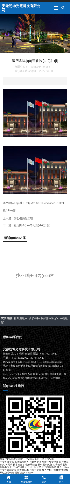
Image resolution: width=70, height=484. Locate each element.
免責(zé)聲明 (25, 378)
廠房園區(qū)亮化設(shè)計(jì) (32, 225)
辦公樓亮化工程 (23, 218)
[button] (30, 48)
